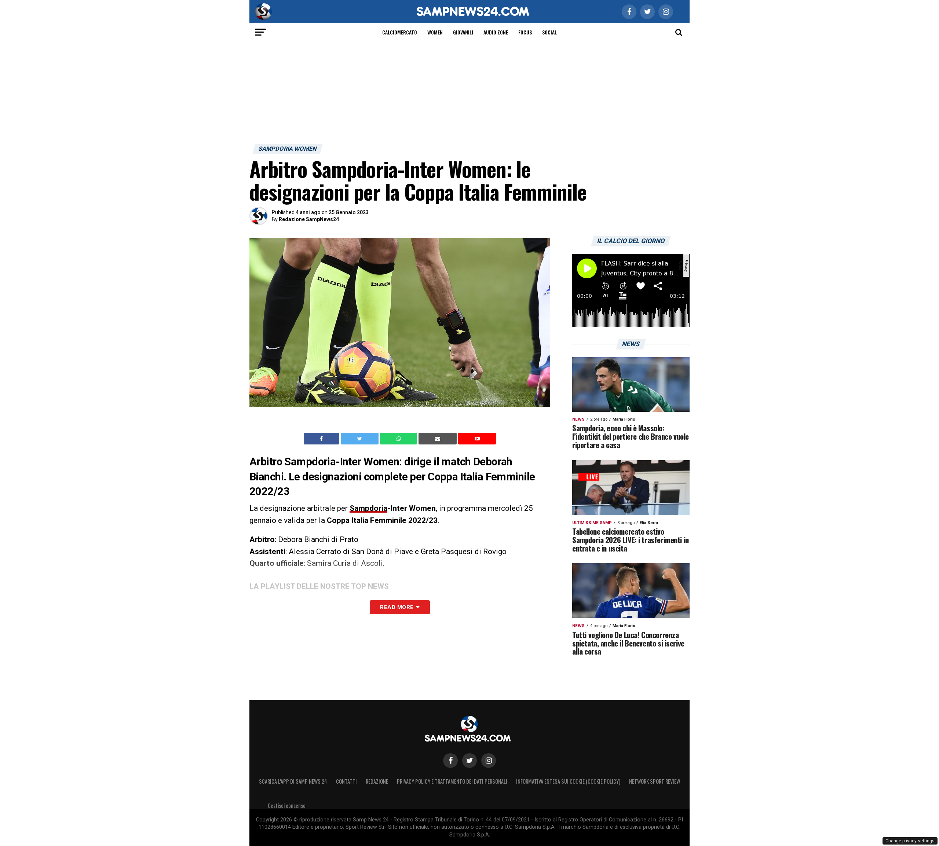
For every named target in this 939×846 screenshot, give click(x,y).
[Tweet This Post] (360, 438)
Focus (525, 32)
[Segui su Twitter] (469, 760)
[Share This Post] (399, 438)
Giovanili (463, 32)
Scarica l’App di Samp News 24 (293, 781)
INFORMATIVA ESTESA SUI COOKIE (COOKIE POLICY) (568, 781)
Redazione (377, 781)
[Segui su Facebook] (450, 760)
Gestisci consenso (287, 805)
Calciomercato (399, 32)
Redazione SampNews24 (309, 219)
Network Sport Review (654, 781)
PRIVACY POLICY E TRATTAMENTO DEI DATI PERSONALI (452, 781)
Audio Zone (495, 32)
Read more (396, 607)
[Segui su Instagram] (488, 760)
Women (435, 32)
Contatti (346, 781)
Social (549, 32)
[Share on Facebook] (322, 438)
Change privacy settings (910, 840)
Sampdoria (368, 508)
